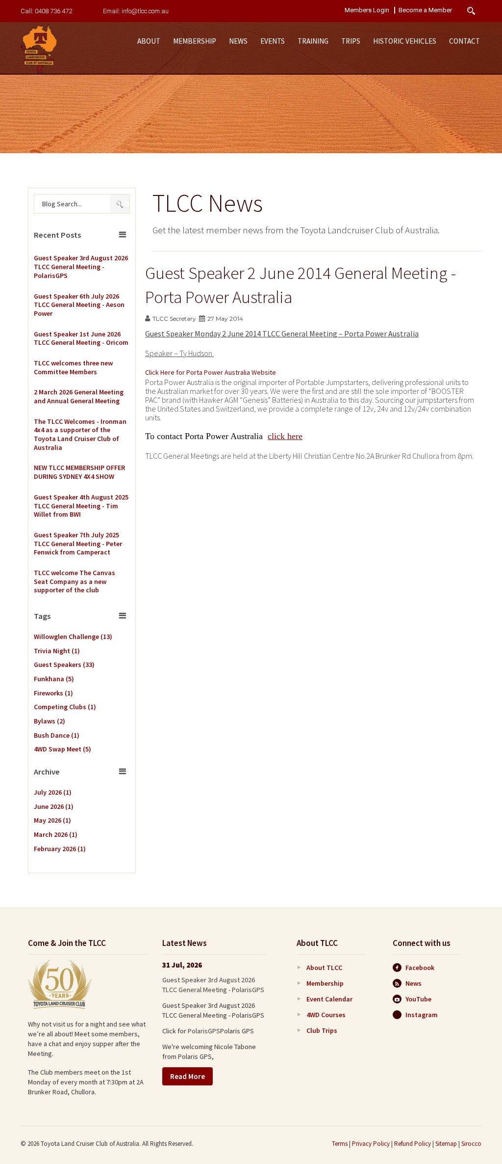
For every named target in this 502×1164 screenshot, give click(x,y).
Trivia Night (57, 650)
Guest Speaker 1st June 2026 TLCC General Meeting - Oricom (81, 338)
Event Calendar (329, 999)
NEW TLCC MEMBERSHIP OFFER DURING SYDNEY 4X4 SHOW (79, 472)
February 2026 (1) (60, 848)
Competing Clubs (65, 706)
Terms (340, 1143)
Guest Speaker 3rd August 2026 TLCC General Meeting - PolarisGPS (81, 266)
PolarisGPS (204, 1030)
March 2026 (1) (55, 834)
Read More (187, 1076)
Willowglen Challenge (73, 636)
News (238, 41)
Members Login (367, 10)
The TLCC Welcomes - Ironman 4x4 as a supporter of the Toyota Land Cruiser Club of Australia (80, 434)
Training (313, 41)
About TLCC (324, 967)
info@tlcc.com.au (145, 11)
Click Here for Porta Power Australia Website (210, 372)
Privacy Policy (371, 1143)
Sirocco (471, 1143)
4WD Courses (326, 1014)
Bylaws (49, 721)
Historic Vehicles (404, 41)
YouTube (418, 999)
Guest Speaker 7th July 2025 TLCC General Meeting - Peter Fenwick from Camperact (78, 543)
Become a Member (425, 10)
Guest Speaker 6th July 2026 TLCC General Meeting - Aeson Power (79, 305)
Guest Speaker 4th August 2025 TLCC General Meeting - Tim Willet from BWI (81, 506)
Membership (194, 41)
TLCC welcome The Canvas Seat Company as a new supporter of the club (74, 581)
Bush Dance (56, 735)
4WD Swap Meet (62, 749)
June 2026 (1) (54, 806)
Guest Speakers (64, 664)
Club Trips (321, 1030)
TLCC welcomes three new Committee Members (73, 367)
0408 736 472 (53, 11)
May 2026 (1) (52, 820)
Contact (464, 41)
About (148, 41)
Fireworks (53, 693)
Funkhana (54, 678)
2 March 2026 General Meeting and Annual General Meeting (79, 396)
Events (272, 41)
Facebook (419, 967)
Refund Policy (412, 1143)
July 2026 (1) (53, 792)
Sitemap (446, 1143)
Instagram (421, 1014)
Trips (350, 41)
